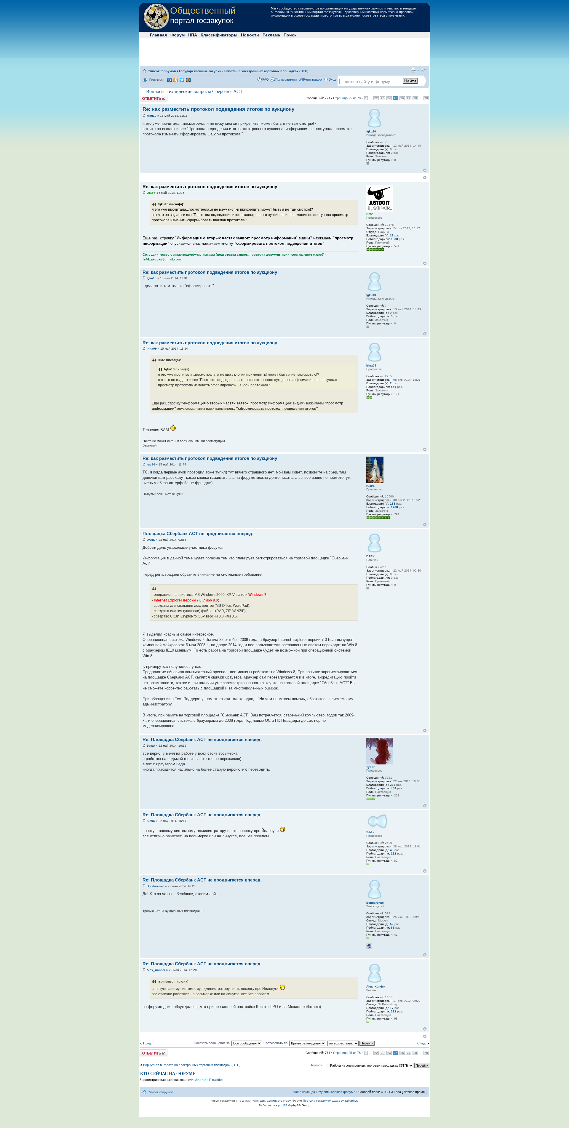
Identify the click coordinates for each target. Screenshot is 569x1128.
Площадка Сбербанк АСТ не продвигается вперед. (198, 533)
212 (393, 1011)
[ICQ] (369, 946)
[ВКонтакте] (170, 80)
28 (415, 98)
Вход (332, 79)
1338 (394, 239)
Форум (177, 35)
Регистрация (312, 79)
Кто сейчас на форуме (167, 1073)
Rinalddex (216, 1079)
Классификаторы (219, 35)
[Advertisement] (284, 51)
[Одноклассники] (176, 80)
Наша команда (304, 1092)
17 (392, 1007)
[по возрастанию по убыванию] (351, 1043)
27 (408, 98)
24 (389, 98)
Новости (250, 35)
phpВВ (282, 1105)
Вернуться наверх (424, 170)
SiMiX (151, 821)
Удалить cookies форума (336, 1092)
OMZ (150, 192)
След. (421, 1043)
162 (393, 853)
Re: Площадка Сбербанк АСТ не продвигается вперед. (202, 739)
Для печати (413, 70)
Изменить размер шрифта (422, 70)
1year (151, 745)
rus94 (151, 464)
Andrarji (201, 1079)
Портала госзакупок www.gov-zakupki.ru (331, 1100)
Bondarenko (155, 886)
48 (392, 850)
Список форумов (162, 71)
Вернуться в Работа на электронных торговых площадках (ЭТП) (192, 1065)
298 (392, 784)
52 (392, 924)
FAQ (265, 79)
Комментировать (152, 96)
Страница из (347, 98)
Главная (158, 35)
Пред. (147, 1043)
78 (426, 98)
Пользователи (286, 79)
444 (393, 788)
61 (392, 927)
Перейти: (316, 1065)
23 (382, 98)
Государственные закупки (200, 71)
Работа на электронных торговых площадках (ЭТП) (266, 71)
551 (393, 386)
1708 (394, 507)
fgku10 (151, 115)
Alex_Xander (156, 970)
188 (392, 503)
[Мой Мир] (188, 80)
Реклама (271, 35)
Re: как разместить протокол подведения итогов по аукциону (218, 109)
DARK (151, 539)
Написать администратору (271, 1100)
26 (402, 98)
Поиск (290, 35)
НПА (192, 35)
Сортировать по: (276, 1043)
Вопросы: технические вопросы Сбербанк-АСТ (194, 91)
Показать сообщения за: (212, 1043)
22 (376, 98)
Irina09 (152, 348)
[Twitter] (182, 80)
